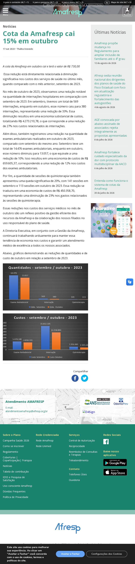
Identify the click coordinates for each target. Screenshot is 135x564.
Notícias (9, 26)
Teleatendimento (78, 460)
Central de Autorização (82, 440)
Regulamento (10, 451)
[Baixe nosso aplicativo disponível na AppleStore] (117, 472)
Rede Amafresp (44, 440)
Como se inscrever (13, 446)
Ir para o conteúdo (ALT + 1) (16, 2)
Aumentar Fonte (74, 5)
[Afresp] (67, 526)
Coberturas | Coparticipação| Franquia (17, 459)
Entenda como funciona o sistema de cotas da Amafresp (111, 185)
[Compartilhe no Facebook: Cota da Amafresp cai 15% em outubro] (75, 378)
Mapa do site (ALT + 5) (121, 2)
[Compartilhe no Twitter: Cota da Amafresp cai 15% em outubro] (84, 378)
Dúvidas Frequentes (14, 491)
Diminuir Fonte (94, 5)
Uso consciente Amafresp (17, 485)
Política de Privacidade (15, 497)
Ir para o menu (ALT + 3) (72, 2)
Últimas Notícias (110, 32)
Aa (107, 2)
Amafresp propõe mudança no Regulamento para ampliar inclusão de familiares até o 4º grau (109, 51)
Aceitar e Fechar (70, 554)
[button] (5, 12)
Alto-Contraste (53, 5)
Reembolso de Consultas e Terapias (83, 453)
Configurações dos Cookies (106, 554)
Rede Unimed (43, 446)
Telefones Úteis (78, 474)
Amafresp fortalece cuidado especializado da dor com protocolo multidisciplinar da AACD (110, 158)
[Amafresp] (67, 13)
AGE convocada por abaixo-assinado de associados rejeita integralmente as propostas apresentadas (110, 127)
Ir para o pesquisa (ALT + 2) (45, 2)
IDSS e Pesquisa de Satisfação (14, 479)
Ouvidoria (74, 479)
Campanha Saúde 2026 (16, 440)
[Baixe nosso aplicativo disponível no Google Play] (117, 462)
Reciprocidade (77, 446)
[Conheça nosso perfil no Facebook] (117, 441)
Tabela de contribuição (16, 471)
